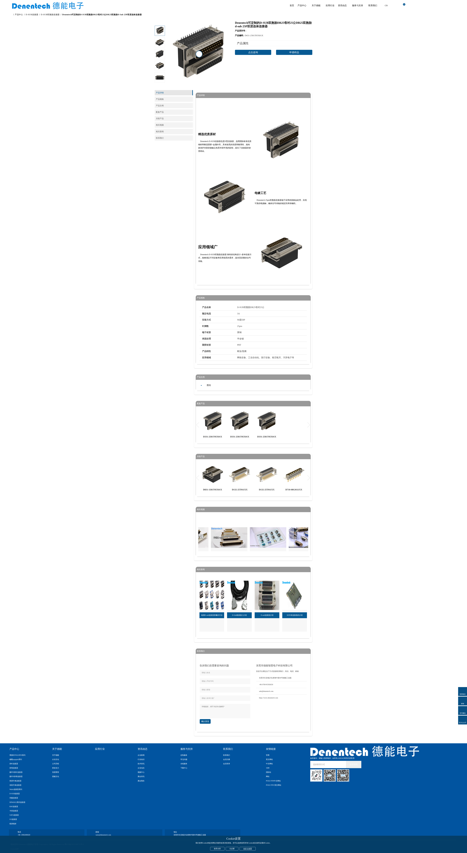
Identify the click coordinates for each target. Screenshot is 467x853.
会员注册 (226, 759)
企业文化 (55, 759)
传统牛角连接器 (15, 785)
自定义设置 (247, 849)
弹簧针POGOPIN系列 (17, 755)
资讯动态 (342, 5)
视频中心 (141, 772)
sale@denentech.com (266, 691)
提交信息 (354, 764)
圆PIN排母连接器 (15, 776)
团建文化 (55, 776)
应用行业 (330, 5)
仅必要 (232, 849)
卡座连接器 (13, 811)
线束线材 (12, 824)
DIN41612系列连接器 (17, 802)
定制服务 (183, 755)
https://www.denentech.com (268, 698)
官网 (267, 755)
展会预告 (141, 781)
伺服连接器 (13, 798)
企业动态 (141, 768)
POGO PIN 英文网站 (273, 785)
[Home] (11, 15)
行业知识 (141, 759)
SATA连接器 (14, 815)
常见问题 (183, 759)
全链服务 (183, 764)
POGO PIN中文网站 (273, 781)
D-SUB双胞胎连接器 (50, 15)
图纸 (209, 385)
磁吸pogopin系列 (15, 759)
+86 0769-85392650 (266, 684)
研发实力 (55, 768)
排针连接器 (13, 764)
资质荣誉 (55, 772)
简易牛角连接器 (15, 781)
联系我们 (372, 5)
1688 (267, 768)
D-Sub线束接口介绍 (239, 615)
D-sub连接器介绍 (267, 615)
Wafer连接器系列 (15, 789)
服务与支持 (357, 5)
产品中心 (302, 5)
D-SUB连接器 (32, 15)
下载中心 (183, 768)
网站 (267, 776)
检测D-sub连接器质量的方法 (211, 615)
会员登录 (226, 764)
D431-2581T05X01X (254, 35)
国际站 (268, 772)
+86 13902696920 (24, 835)
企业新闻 (141, 755)
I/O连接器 (13, 819)
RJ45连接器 (13, 806)
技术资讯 (141, 764)
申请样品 (294, 52)
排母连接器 (13, 768)
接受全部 (217, 849)
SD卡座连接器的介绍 (295, 615)
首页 (292, 5)
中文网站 (269, 764)
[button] (159, 78)
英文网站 (269, 759)
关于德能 (316, 5)
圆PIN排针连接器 (15, 772)
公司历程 (55, 764)
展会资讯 (141, 776)
